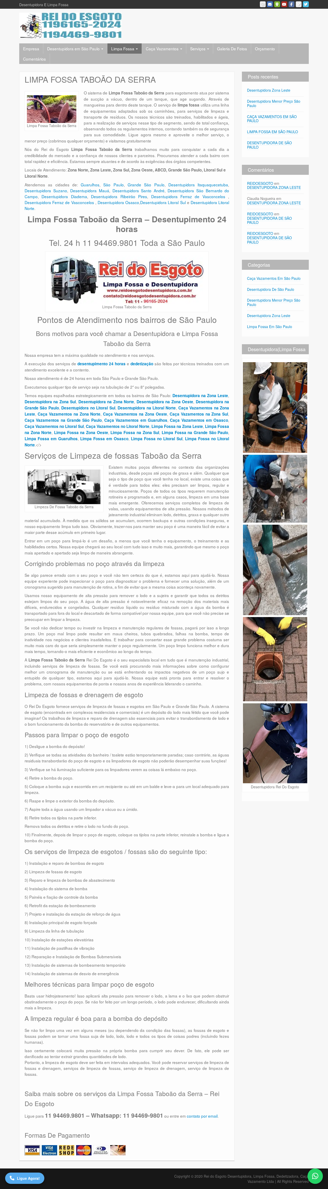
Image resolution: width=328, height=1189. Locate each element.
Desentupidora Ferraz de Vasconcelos (189, 196)
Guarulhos (90, 184)
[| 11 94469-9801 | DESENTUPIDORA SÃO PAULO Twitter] (306, 4)
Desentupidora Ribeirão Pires (119, 196)
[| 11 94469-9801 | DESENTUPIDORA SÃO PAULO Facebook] (291, 4)
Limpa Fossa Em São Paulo (269, 326)
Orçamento (265, 48)
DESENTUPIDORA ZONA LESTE (274, 187)
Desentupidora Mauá (89, 190)
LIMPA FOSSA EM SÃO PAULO (272, 131)
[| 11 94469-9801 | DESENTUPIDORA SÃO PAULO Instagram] (263, 4)
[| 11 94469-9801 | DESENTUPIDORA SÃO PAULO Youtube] (284, 4)
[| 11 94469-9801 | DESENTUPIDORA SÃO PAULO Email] (270, 4)
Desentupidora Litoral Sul (163, 202)
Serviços (198, 48)
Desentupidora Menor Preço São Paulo (273, 103)
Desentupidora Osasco (118, 202)
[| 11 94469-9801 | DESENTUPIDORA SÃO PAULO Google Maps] (277, 4)
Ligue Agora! (28, 1178)
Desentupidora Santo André (138, 190)
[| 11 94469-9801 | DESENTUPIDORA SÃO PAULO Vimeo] (299, 4)
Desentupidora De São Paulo (270, 289)
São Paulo (113, 184)
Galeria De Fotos (232, 48)
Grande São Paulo (146, 184)
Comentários (34, 59)
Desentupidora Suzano (46, 190)
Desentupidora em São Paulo (74, 48)
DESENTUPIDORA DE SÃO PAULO (269, 145)
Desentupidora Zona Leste (268, 90)
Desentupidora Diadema (64, 196)
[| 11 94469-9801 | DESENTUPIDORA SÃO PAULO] (70, 24)
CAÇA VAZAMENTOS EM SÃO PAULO (272, 118)
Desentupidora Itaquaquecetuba (198, 184)
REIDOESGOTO (260, 183)
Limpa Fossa (123, 48)
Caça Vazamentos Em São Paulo (274, 278)
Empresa (31, 48)
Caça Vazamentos (163, 48)
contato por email (202, 1116)
